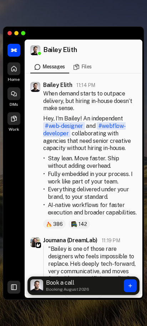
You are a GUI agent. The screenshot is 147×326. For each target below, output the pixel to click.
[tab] (49, 68)
